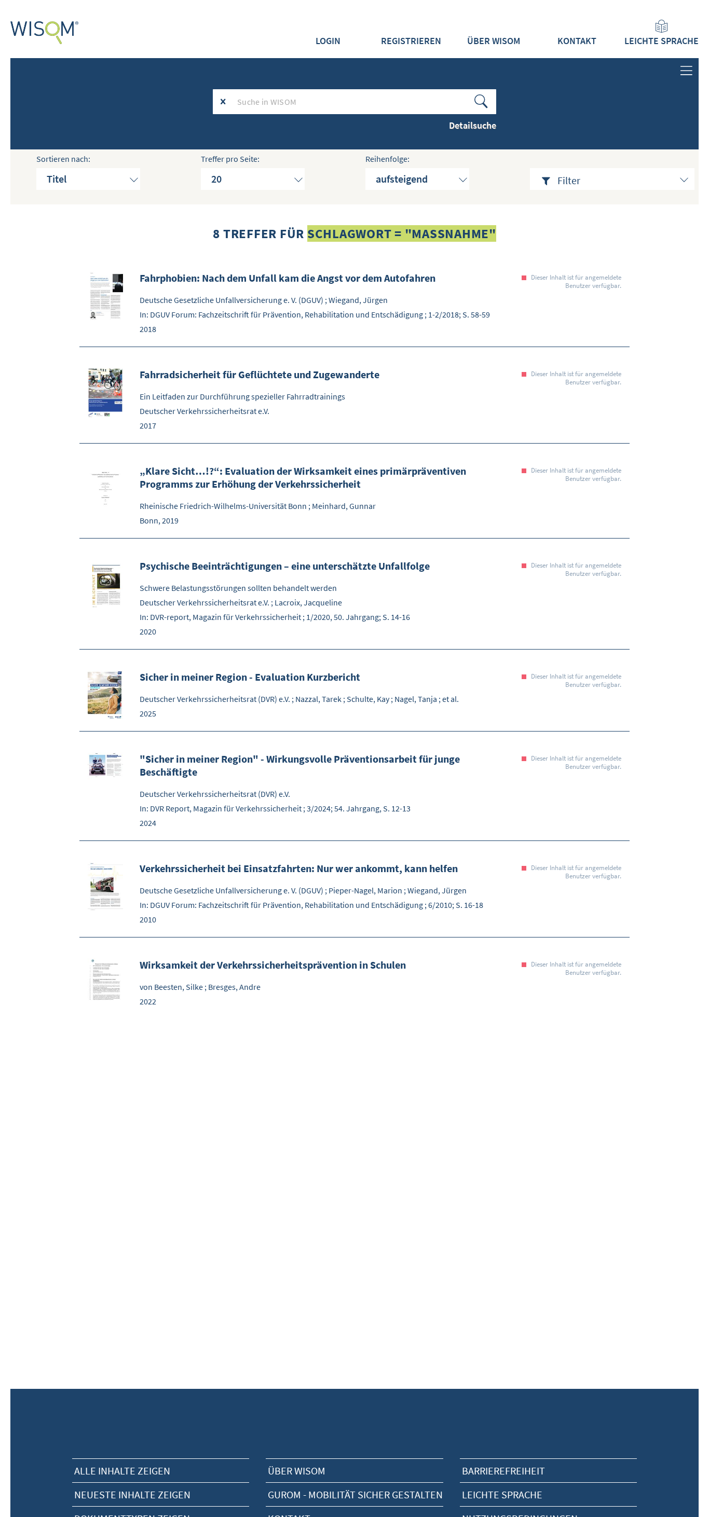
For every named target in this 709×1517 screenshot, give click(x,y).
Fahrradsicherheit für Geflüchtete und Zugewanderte (259, 374)
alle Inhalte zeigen (122, 1470)
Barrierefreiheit (503, 1470)
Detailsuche (472, 125)
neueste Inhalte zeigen (132, 1494)
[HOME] (44, 32)
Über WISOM (493, 41)
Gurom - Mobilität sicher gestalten (355, 1494)
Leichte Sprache (661, 41)
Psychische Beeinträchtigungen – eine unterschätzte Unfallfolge (285, 565)
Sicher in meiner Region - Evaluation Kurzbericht (250, 676)
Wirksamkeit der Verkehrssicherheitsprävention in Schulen (273, 964)
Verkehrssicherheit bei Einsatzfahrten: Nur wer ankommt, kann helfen (299, 868)
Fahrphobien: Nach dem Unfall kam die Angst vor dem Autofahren (287, 277)
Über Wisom (296, 1470)
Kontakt (576, 41)
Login (328, 41)
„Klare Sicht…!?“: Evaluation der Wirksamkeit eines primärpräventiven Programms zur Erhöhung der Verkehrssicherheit (303, 477)
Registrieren (411, 41)
